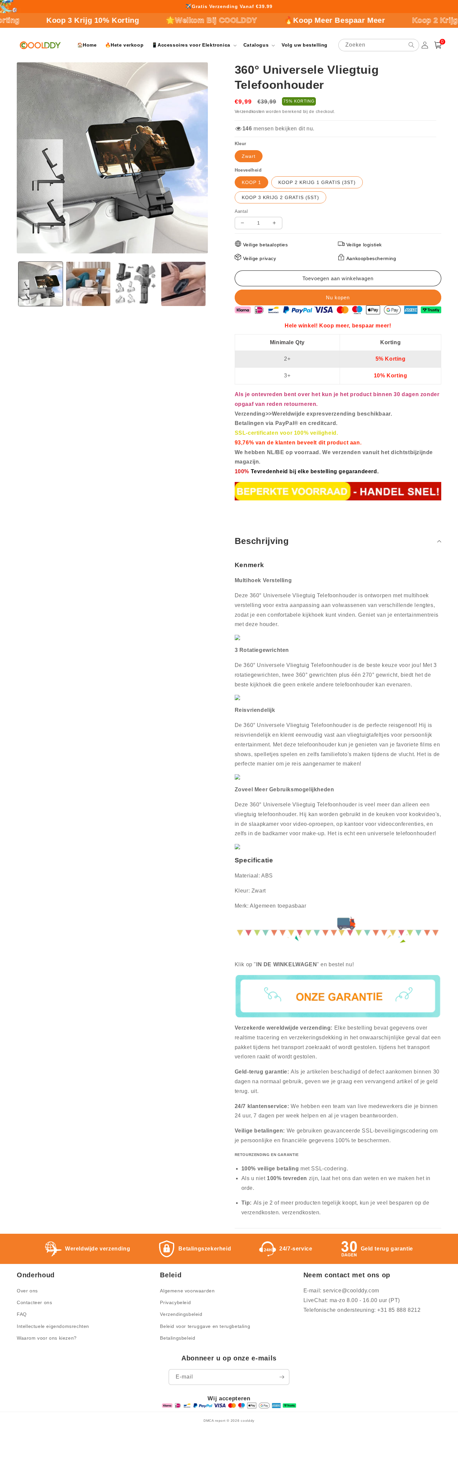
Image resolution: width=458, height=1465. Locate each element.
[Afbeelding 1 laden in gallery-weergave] (40, 284)
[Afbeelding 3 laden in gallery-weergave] (136, 284)
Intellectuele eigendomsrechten (53, 1326)
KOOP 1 (251, 182)
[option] (229, 6)
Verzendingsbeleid (181, 1314)
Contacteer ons (34, 1302)
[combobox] (379, 45)
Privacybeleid (175, 1302)
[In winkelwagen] (338, 278)
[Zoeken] (411, 45)
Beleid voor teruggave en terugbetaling (205, 1326)
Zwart (248, 156)
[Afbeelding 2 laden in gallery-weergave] (88, 284)
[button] (193, 45)
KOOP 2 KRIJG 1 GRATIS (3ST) (317, 182)
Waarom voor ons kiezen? (47, 1338)
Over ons (27, 1290)
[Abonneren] (281, 1377)
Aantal (241, 211)
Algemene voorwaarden (187, 1290)
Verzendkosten (250, 111)
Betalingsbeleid (177, 1338)
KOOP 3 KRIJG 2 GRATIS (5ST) (280, 197)
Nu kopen (338, 297)
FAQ (22, 1314)
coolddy (247, 1420)
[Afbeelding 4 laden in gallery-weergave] (183, 284)
